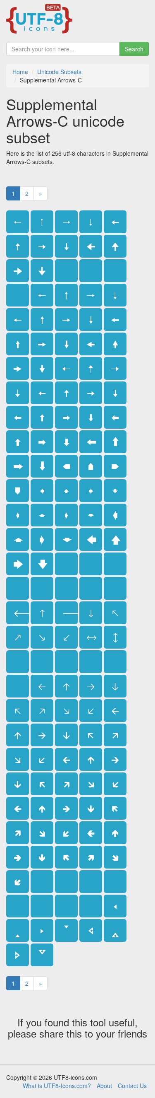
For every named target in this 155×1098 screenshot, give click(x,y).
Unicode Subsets (59, 72)
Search (134, 49)
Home (20, 72)
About (104, 1085)
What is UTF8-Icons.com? (57, 1085)
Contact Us (132, 1085)
